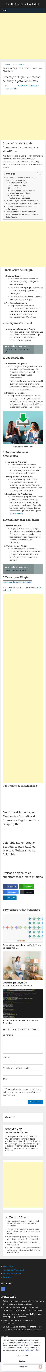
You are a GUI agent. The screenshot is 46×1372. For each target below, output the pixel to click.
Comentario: (8, 1035)
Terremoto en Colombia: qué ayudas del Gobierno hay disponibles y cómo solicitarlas (23, 1231)
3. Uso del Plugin (15, 188)
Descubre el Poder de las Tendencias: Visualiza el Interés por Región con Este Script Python (22, 214)
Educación (34, 86)
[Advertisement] (23, 36)
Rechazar (23, 1361)
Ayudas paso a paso (23, 4)
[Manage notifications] (40, 1367)
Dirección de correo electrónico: (16, 1068)
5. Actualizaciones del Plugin (20, 193)
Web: (5, 1079)
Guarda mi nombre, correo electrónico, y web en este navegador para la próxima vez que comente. (22, 1092)
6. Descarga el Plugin (17, 195)
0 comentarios (11, 88)
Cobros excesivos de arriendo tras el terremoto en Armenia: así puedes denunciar (23, 1223)
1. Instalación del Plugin (18, 183)
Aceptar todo (23, 1355)
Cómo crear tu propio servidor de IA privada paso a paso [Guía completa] (23, 1238)
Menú (4, 11)
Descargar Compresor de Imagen (17, 582)
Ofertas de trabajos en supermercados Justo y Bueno (21, 207)
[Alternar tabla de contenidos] (38, 174)
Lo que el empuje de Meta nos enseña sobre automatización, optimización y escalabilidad (23, 1250)
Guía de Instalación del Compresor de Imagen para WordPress (21, 179)
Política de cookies (32, 1350)
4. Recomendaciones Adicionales (22, 190)
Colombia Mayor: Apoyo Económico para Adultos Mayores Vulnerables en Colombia (23, 202)
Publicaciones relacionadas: (19, 198)
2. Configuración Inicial (17, 185)
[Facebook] (3, 1289)
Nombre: (6, 1057)
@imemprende (16, 513)
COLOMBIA (23, 86)
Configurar (23, 1367)
